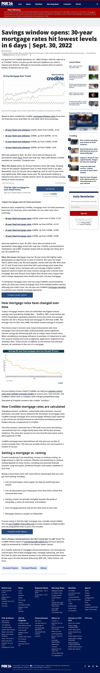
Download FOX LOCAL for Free (81, 113)
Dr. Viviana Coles (57, 593)
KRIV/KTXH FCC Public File (56, 650)
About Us (56, 618)
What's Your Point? (7, 632)
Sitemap (20, 611)
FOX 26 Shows (8, 618)
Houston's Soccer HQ (23, 644)
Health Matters (56, 598)
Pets (53, 600)
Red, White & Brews (24, 625)
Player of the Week (91, 609)
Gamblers (88, 605)
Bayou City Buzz (7, 641)
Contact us (55, 621)
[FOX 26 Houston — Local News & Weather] (8, 4)
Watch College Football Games (73, 626)
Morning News (58, 588)
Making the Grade (57, 591)
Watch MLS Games (74, 649)
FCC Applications (57, 655)
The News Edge (7, 627)
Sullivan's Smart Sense (23, 608)
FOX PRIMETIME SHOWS (40, 633)
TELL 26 (4, 595)
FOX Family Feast (57, 612)
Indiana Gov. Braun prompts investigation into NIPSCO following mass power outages (77, 77)
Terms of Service (85, 224)
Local (20, 591)
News (20, 588)
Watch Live (6, 588)
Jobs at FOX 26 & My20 (57, 637)
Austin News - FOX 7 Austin (41, 596)
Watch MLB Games (74, 630)
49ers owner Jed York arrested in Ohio (75, 66)
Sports (88, 588)
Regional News (41, 588)
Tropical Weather (73, 597)
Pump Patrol (72, 608)
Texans (87, 593)
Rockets (87, 595)
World (20, 598)
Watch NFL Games (74, 623)
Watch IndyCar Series (75, 636)
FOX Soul (4, 606)
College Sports (89, 598)
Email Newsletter (57, 634)
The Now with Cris (40, 623)
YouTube (4, 604)
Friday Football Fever (91, 607)
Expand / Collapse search (97, 4)
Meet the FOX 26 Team (57, 624)
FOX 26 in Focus (23, 628)
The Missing (22, 641)
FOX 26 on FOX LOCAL (6, 591)
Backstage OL (39, 625)
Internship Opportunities (56, 641)
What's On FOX (56, 631)
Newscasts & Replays (6, 598)
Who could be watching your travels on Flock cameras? (88, 142)
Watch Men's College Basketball (75, 639)
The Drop (38, 621)
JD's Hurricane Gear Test (74, 600)
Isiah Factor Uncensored (5, 622)
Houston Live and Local (7, 644)
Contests (38, 636)
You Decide (21, 600)
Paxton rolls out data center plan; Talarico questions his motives (77, 85)
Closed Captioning (57, 653)
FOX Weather (72, 611)
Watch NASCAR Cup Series (74, 633)
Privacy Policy (85, 223)
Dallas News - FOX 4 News (41, 591)
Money (43, 568)
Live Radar (71, 591)
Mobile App (55, 644)
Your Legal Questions (55, 609)
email (96, 666)
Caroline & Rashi (23, 623)
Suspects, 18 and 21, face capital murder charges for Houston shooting (89, 160)
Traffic (70, 604)
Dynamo (87, 600)
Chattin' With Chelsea (8, 630)
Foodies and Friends (24, 637)
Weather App (72, 606)
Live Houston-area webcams (74, 594)
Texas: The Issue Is (8, 638)
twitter (89, 666)
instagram (93, 666)
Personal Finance (91, 53)
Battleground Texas (8, 647)
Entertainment (41, 618)
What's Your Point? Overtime (7, 635)
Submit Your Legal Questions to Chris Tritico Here (57, 604)
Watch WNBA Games (75, 647)
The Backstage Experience (39, 629)
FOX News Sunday (24, 605)
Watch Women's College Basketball (74, 643)
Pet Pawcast (22, 639)
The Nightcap (6, 625)
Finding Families (57, 595)
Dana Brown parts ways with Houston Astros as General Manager (89, 151)
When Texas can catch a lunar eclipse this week (76, 93)
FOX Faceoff (22, 630)
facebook (85, 666)
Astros (87, 591)
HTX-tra (88, 618)
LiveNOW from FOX (8, 601)
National (21, 595)
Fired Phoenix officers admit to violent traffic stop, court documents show (78, 103)
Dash (86, 602)
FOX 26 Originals (22, 619)
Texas (20, 593)
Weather (72, 588)
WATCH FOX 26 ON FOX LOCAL (58, 628)
